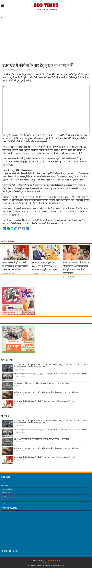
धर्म (2, 499)
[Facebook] (43, 562)
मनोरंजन (3, 503)
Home (3, 482)
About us (4, 485)
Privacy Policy (6, 489)
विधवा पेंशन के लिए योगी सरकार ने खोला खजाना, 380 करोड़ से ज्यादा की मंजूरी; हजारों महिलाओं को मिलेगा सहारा (76, 268)
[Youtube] (48, 562)
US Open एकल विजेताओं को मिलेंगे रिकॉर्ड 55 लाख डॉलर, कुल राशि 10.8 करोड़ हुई (41, 383)
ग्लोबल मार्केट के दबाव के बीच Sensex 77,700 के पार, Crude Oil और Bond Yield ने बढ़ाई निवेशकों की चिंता (50, 373)
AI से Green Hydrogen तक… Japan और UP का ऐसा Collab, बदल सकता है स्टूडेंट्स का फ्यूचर (44, 266)
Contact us (5, 492)
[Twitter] (45, 562)
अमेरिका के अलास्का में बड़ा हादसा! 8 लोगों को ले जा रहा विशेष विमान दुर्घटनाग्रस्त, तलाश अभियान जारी (47, 392)
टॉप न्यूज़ (4, 496)
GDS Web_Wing (10, 70)
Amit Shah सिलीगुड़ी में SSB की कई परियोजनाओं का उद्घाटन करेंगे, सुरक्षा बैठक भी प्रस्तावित (15, 266)
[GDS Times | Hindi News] (46, 6)
